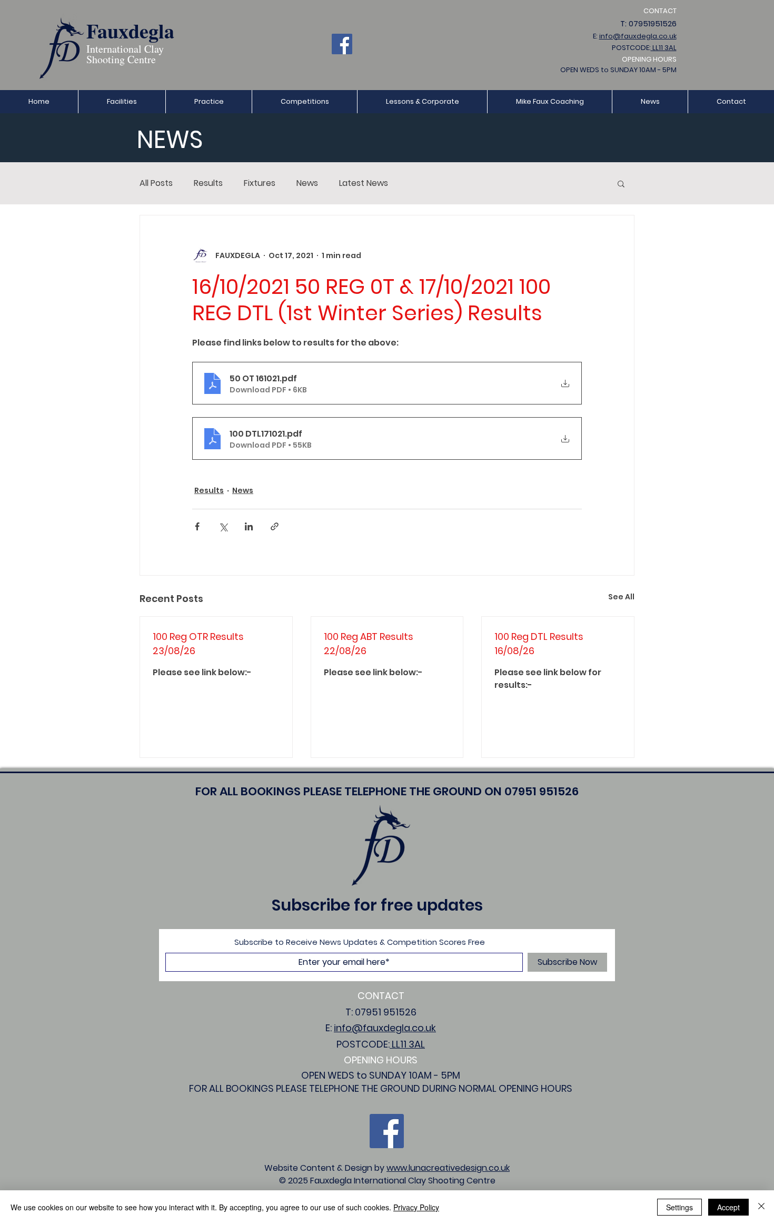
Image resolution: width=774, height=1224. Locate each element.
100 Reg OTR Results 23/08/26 (198, 643)
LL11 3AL (664, 48)
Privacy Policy (416, 1207)
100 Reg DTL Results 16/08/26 (538, 643)
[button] (208, 101)
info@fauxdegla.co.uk (638, 36)
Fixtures (259, 183)
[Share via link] (275, 526)
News (307, 183)
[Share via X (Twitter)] (223, 526)
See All (621, 596)
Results (208, 183)
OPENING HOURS (649, 59)
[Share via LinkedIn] (249, 526)
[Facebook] (342, 44)
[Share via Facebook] (197, 526)
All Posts (156, 183)
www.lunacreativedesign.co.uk (448, 1168)
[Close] (761, 1207)
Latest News (363, 183)
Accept (728, 1207)
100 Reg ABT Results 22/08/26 (368, 643)
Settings (679, 1207)
